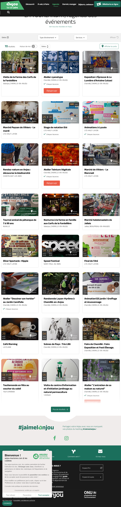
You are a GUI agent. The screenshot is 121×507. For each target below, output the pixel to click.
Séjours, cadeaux (85, 4)
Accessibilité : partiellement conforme (24, 500)
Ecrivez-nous (100, 456)
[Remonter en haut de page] (116, 502)
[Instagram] (66, 439)
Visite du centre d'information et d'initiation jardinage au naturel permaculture (60, 388)
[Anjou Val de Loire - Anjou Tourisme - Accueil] (12, 5)
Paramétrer (27, 495)
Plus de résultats (59, 409)
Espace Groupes (88, 477)
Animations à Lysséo (95, 127)
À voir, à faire (43, 4)
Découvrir (30, 4)
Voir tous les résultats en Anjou (60, 27)
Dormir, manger (69, 4)
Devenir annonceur (56, 486)
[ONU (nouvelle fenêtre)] (90, 494)
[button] (7, 503)
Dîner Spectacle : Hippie (15, 260)
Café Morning (10, 344)
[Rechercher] (9, 12)
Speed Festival (52, 260)
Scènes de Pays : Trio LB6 (57, 344)
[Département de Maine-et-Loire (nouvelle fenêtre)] (55, 494)
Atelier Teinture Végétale (57, 169)
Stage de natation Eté (55, 127)
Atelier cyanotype (53, 77)
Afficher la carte (110, 46)
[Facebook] (54, 439)
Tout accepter (43, 495)
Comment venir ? (74, 456)
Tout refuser (10, 495)
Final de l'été (91, 260)
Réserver (52, 90)
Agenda (55, 4)
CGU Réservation (7, 500)
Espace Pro (86, 468)
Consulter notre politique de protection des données (21, 486)
